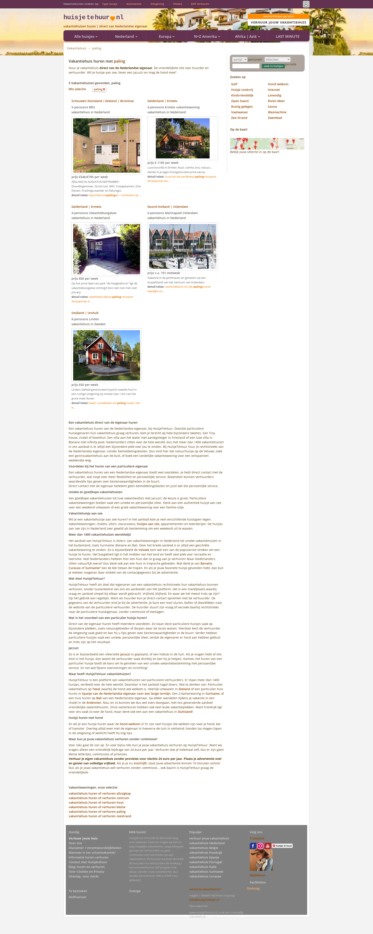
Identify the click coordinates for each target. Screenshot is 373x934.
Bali (99, 698)
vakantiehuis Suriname (206, 871)
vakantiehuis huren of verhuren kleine (97, 807)
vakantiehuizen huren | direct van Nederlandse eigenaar (105, 26)
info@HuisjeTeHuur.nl (204, 900)
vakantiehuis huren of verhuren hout (96, 802)
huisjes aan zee (148, 524)
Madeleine (257, 875)
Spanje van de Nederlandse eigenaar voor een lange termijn (126, 693)
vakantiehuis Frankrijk (205, 852)
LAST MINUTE (287, 36)
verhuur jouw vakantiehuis (209, 838)
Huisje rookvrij (242, 90)
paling (96, 48)
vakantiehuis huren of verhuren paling (97, 811)
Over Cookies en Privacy (86, 871)
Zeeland (184, 689)
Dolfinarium (77, 897)
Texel (96, 689)
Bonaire (206, 563)
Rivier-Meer (276, 101)
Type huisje (109, 3)
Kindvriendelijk (242, 95)
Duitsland (185, 712)
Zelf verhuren (200, 3)
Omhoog (253, 888)
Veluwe (144, 550)
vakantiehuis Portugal (205, 862)
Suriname (92, 568)
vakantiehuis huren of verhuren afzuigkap (100, 793)
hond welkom (130, 724)
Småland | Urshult (85, 313)
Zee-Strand (239, 118)
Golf (234, 84)
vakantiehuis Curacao (205, 876)
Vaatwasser (239, 112)
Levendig (274, 95)
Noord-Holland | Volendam (167, 207)
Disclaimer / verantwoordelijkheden (95, 848)
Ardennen (94, 702)
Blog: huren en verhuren (87, 867)
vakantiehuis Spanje (204, 857)
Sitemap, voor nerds (84, 876)
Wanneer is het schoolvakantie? (92, 852)
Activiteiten (134, 3)
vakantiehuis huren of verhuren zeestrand (100, 816)
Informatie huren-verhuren (89, 857)
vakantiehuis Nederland (207, 843)
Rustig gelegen (242, 106)
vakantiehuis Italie (203, 867)
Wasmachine (277, 112)
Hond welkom (278, 84)
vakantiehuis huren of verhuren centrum (99, 798)
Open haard (240, 101)
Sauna (272, 106)
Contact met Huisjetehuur (88, 862)
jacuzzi (125, 654)
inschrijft (140, 763)
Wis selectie (77, 89)
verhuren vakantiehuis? (205, 889)
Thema (177, 3)
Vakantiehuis (76, 48)
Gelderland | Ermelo (162, 101)
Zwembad (275, 118)
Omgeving (157, 3)
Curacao (75, 568)
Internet (274, 90)
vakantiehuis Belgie (203, 848)
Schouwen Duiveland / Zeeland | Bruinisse (102, 101)
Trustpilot (257, 838)
